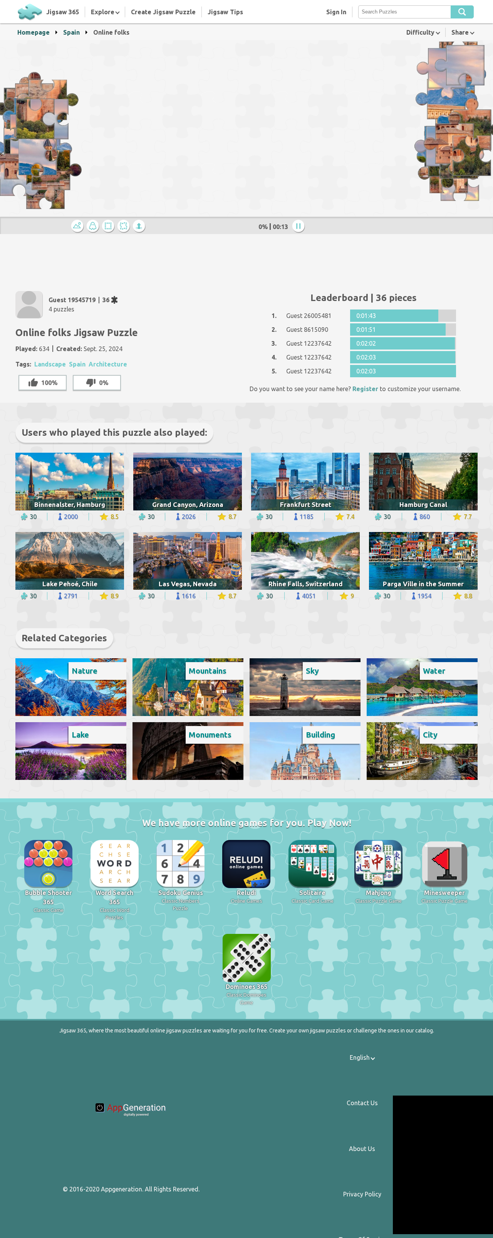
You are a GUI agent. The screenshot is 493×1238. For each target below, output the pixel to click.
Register (365, 388)
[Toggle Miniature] (78, 226)
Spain (71, 32)
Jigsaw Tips (225, 11)
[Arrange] (109, 226)
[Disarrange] (124, 226)
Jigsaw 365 (62, 11)
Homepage (33, 32)
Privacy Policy (362, 1194)
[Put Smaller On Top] (140, 226)
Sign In (336, 11)
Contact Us (362, 1102)
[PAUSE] (299, 226)
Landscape (50, 364)
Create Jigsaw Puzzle (163, 11)
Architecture (108, 364)
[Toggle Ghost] (94, 226)
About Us (362, 1148)
